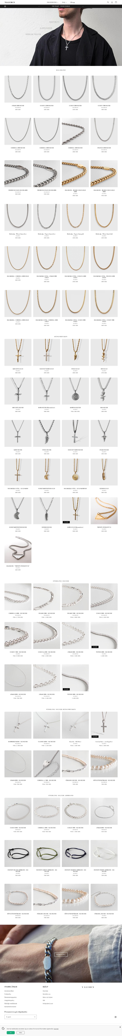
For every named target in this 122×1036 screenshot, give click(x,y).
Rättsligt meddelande (10, 1003)
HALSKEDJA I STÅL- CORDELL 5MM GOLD (47, 320)
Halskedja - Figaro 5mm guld (75, 234)
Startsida (45, 991)
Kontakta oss (46, 994)
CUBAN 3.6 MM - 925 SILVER (46, 652)
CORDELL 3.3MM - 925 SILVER (18, 613)
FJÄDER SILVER (47, 527)
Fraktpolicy (7, 994)
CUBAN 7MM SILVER (104, 105)
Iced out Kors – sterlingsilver (104, 741)
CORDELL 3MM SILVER (47, 148)
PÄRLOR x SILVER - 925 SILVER (104, 914)
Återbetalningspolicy (10, 997)
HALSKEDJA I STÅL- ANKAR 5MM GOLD (47, 277)
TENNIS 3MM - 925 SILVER (104, 652)
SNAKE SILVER (104, 450)
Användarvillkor (9, 991)
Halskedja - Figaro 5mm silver (46, 234)
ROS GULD (104, 369)
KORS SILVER (18, 450)
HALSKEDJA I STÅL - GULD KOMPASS (75, 488)
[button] (108, 2)
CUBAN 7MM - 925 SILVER (75, 827)
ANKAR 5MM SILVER (18, 105)
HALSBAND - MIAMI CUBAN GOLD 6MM (75, 190)
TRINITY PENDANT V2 (104, 527)
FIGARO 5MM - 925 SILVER (47, 613)
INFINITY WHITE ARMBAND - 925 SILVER (104, 870)
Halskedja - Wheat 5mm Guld (104, 234)
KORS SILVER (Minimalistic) (46, 407)
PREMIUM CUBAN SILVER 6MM (17, 190)
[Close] (120, 1027)
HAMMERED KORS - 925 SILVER (18, 741)
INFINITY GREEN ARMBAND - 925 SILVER (46, 870)
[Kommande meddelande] (83, 6)
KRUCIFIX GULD (18, 369)
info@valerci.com (48, 1003)
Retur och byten (48, 997)
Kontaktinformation (10, 1006)
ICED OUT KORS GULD (47, 369)
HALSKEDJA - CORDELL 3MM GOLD (18, 320)
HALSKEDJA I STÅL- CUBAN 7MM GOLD (104, 320)
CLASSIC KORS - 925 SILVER (46, 741)
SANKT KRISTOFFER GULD (46, 488)
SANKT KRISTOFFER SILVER (18, 527)
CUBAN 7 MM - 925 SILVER (18, 652)
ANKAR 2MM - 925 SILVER (18, 694)
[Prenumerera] (35, 1017)
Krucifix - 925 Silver (75, 741)
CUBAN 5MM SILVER (75, 105)
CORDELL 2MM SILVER (18, 148)
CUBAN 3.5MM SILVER (46, 105)
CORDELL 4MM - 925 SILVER (46, 827)
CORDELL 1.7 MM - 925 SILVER (46, 780)
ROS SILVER (104, 407)
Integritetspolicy (9, 1000)
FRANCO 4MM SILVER (104, 148)
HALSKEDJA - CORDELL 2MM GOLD (18, 276)
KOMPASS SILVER (75, 407)
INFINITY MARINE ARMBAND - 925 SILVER (75, 870)
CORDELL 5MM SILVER (75, 148)
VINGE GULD (75, 369)
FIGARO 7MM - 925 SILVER (75, 613)
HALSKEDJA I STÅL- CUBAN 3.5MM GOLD (75, 277)
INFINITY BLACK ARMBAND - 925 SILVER (18, 870)
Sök (44, 1000)
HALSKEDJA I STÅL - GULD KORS (18, 488)
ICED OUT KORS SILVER (75, 450)
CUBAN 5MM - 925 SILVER (104, 613)
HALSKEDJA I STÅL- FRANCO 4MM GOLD (104, 277)
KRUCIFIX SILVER (17, 407)
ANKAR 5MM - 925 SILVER (75, 652)
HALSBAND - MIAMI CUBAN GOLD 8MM (104, 190)
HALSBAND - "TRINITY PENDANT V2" (18, 566)
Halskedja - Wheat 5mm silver (18, 234)
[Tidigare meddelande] (39, 6)
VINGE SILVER (46, 450)
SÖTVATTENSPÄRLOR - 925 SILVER (104, 780)
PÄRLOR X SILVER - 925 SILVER (75, 780)
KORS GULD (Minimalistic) (75, 527)
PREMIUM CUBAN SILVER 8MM (46, 190)
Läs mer (56, 1029)
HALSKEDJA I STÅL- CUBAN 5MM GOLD (75, 320)
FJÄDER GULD (104, 488)
